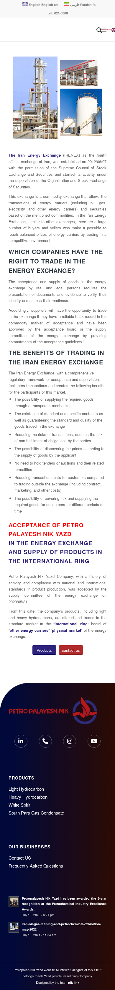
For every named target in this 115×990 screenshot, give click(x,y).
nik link (73, 982)
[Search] (96, 30)
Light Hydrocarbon (26, 789)
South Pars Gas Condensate (36, 813)
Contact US (20, 858)
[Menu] (103, 30)
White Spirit (19, 805)
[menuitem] (99, 30)
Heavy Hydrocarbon (28, 797)
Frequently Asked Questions (36, 866)
